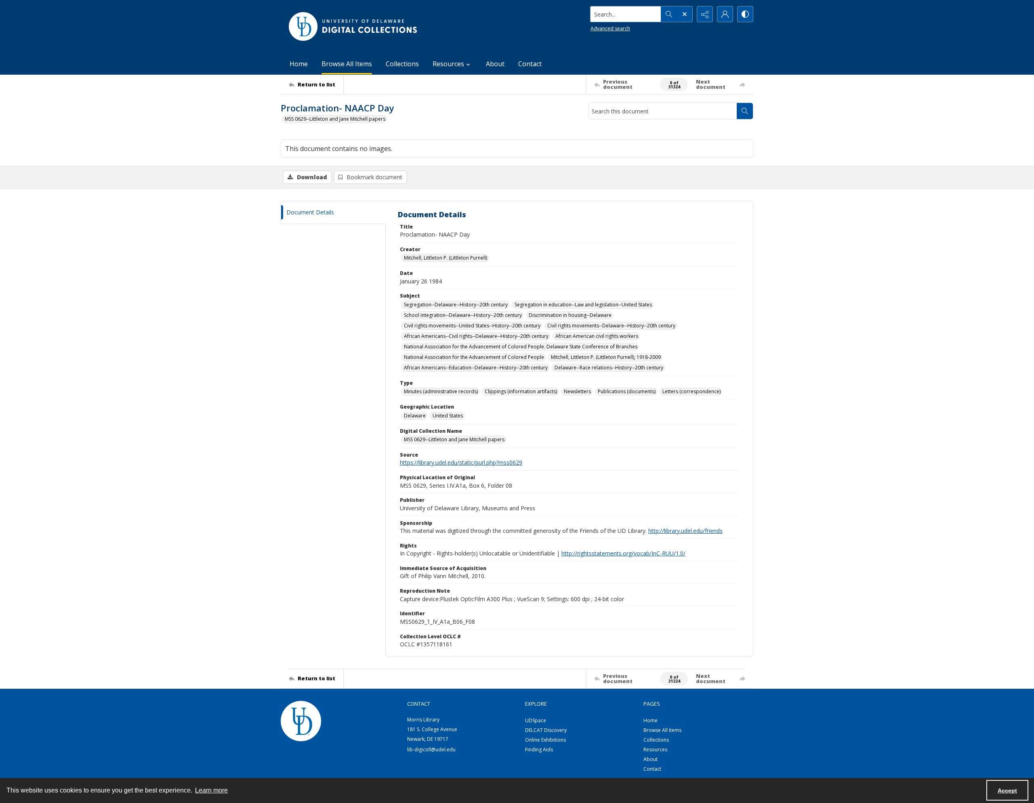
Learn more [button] (211, 790)
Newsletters (577, 391)
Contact (530, 63)
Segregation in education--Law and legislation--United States (583, 304)
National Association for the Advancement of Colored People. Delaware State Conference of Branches (520, 346)
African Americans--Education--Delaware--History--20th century (476, 367)
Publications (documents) (627, 391)
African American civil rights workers (596, 336)
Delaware (415, 415)
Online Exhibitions (545, 739)
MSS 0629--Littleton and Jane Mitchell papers (335, 118)
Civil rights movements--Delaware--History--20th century (611, 325)
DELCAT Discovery (546, 730)
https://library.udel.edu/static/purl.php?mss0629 (461, 462)
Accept (1007, 790)
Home (299, 63)
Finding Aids (539, 749)
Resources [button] (448, 63)
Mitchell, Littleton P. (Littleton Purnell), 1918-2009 (606, 357)
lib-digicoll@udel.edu (431, 749)
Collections (402, 63)
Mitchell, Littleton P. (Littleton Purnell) (445, 257)
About (495, 63)
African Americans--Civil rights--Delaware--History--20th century (476, 336)
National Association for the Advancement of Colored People (474, 357)
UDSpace (535, 720)
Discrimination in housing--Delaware (570, 315)
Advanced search (610, 28)
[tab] (333, 212)
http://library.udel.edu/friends (685, 531)
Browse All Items (347, 63)
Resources (655, 749)
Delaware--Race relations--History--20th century (609, 367)
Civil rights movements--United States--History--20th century (472, 325)
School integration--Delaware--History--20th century (463, 315)
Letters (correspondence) (691, 391)
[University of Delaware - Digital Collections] (353, 26)
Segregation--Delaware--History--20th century (456, 304)
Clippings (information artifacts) (521, 391)
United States (448, 415)
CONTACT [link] (418, 703)
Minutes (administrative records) (441, 391)
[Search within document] (745, 111)
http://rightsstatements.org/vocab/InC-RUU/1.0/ (623, 553)
